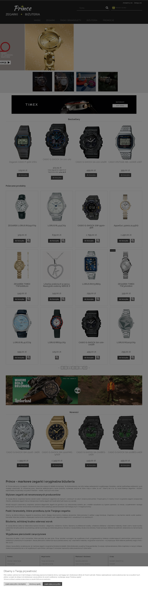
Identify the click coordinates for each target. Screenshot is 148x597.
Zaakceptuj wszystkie (52, 584)
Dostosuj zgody (35, 584)
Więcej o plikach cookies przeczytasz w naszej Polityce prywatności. (27, 579)
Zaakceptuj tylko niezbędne (15, 584)
